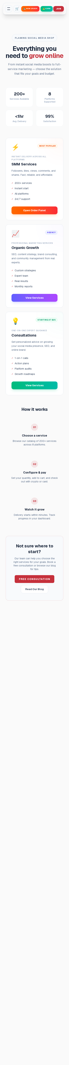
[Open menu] (8, 8)
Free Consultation (34, 579)
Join (58, 9)
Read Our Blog (34, 589)
